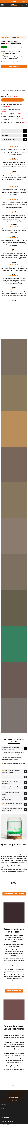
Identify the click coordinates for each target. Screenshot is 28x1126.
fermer (25, 1)
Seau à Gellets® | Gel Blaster (10, 114)
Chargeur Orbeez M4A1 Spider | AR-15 (12, 109)
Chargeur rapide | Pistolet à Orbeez (12, 122)
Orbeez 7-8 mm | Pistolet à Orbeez (11, 116)
